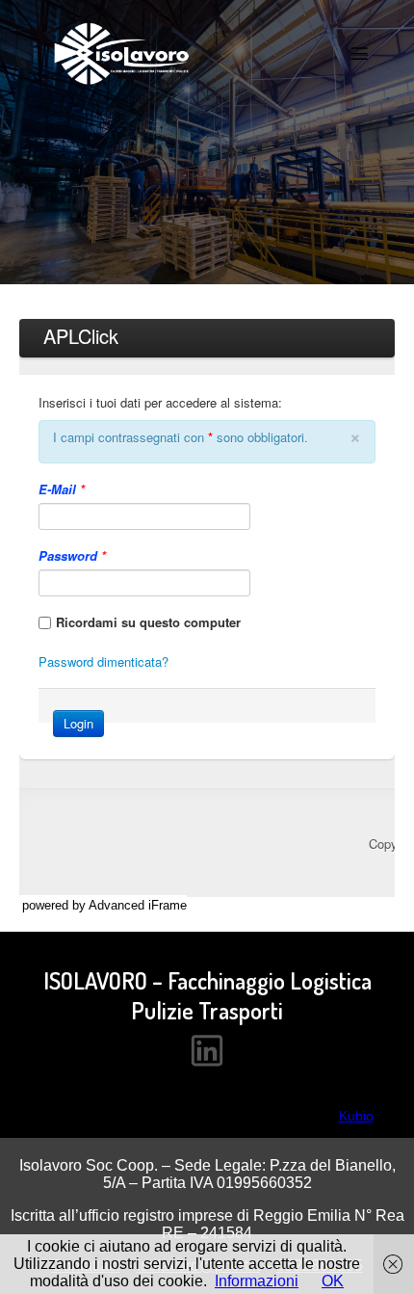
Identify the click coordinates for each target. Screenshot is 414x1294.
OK (333, 1281)
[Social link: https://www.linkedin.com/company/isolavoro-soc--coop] (207, 1049)
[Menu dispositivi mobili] (359, 53)
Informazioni (256, 1281)
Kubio (356, 1115)
